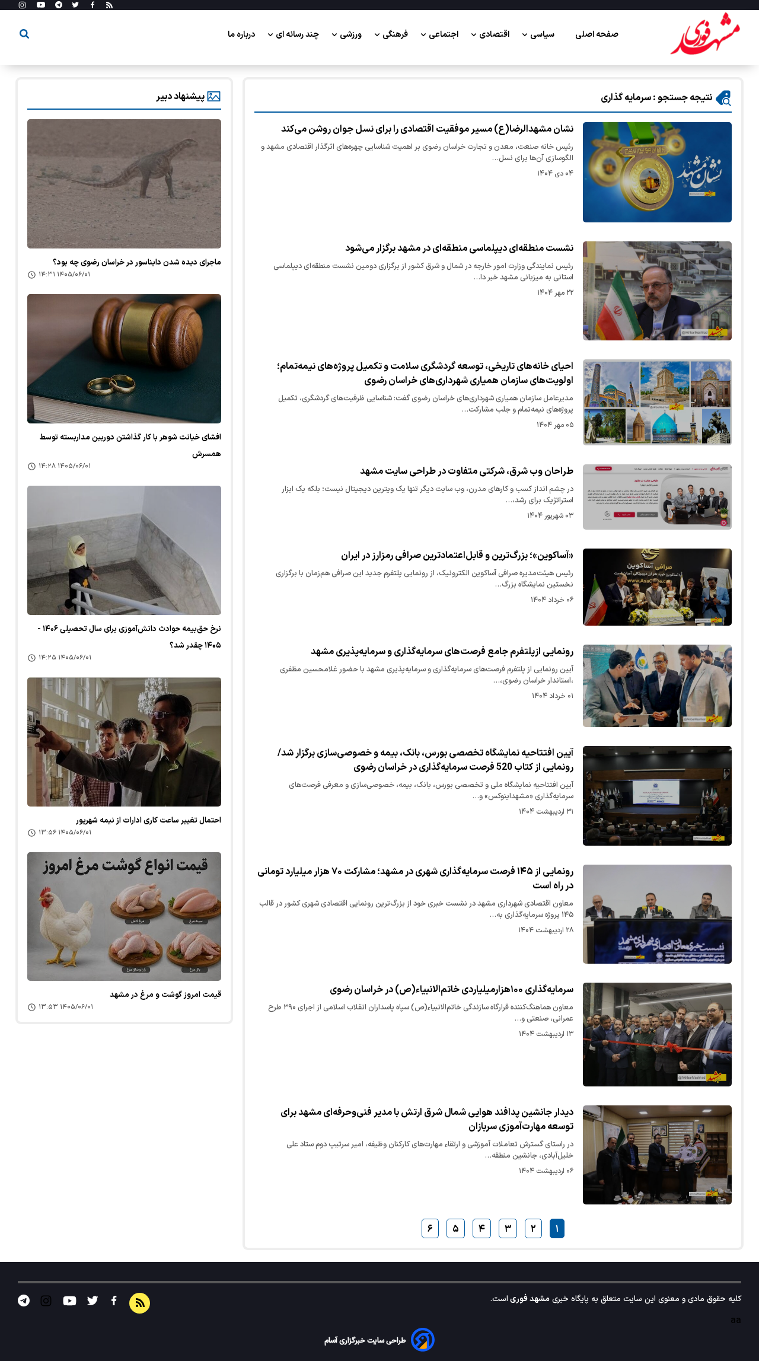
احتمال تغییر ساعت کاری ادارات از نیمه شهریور (148, 821)
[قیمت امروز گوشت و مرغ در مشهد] (124, 916)
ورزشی (351, 34)
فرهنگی (396, 34)
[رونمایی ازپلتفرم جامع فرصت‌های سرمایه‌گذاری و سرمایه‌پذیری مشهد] (657, 686)
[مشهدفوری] (705, 34)
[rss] (109, 5)
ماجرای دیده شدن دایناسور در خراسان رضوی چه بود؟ (137, 263)
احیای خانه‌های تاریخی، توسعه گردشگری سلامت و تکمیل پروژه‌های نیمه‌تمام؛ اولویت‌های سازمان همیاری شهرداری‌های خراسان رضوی (425, 373)
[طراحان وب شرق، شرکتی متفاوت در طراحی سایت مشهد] (657, 497)
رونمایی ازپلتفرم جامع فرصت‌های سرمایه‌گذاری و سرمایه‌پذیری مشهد (442, 652)
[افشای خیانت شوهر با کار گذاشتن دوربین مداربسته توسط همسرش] (124, 358)
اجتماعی (444, 34)
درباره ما (242, 34)
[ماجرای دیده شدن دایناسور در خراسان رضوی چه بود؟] (124, 183)
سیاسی (543, 34)
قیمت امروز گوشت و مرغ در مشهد (165, 995)
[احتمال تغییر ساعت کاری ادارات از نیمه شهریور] (124, 742)
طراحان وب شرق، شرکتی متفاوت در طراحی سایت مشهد (466, 471)
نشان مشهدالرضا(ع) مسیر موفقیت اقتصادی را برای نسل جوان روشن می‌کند (427, 129)
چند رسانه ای (298, 34)
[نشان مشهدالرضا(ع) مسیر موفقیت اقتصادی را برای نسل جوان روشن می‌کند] (657, 172)
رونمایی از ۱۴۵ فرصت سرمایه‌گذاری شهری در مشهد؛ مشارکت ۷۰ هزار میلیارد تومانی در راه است (415, 879)
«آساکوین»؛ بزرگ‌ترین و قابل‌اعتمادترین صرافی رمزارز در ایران (457, 556)
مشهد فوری (529, 1299)
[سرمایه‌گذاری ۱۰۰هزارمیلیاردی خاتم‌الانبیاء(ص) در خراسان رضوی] (657, 1034)
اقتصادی (495, 34)
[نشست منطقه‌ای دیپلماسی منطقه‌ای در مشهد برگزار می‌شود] (657, 290)
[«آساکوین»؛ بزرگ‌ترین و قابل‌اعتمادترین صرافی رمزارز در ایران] (657, 587)
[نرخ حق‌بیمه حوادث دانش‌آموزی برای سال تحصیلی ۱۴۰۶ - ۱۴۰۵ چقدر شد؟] (124, 550)
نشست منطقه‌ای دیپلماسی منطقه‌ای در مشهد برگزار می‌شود (459, 248)
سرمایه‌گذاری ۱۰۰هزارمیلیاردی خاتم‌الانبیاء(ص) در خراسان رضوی (451, 990)
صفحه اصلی (596, 34)
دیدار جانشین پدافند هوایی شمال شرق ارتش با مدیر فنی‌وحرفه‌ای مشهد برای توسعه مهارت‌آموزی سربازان (426, 1119)
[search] (24, 36)
